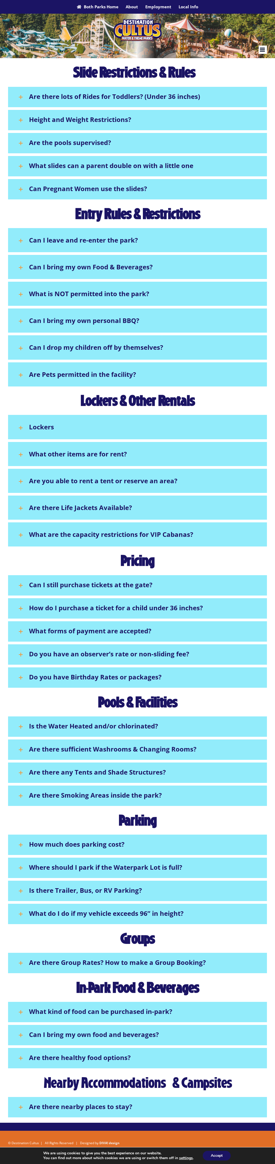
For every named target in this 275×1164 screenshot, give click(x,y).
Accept (217, 1155)
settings (186, 1158)
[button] (137, 97)
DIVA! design (109, 1143)
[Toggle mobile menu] (263, 50)
